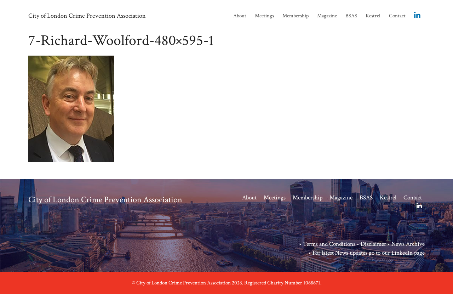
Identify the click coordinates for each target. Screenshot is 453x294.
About (239, 15)
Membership (295, 15)
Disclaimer (373, 244)
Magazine (327, 15)
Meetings (264, 15)
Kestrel (373, 15)
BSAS (351, 15)
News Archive (408, 244)
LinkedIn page (408, 253)
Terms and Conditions (329, 244)
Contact (397, 15)
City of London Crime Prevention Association (87, 16)
